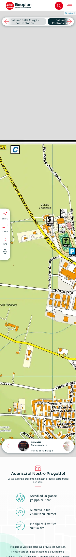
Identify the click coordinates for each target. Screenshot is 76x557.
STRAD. (5, 231)
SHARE (5, 219)
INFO (5, 244)
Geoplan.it (70, 13)
